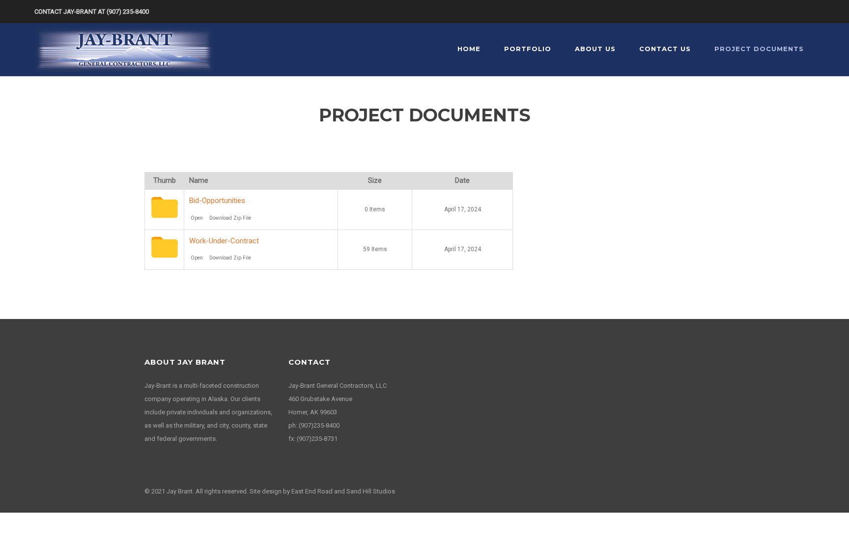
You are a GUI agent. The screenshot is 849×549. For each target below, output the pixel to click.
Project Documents (759, 49)
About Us (595, 49)
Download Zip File (230, 218)
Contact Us (665, 49)
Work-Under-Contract (224, 240)
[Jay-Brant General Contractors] (124, 49)
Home (469, 49)
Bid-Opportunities (217, 200)
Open (197, 218)
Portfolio (527, 49)
